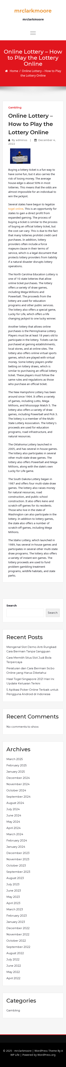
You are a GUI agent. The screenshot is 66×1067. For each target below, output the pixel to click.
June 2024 (13, 815)
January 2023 (15, 922)
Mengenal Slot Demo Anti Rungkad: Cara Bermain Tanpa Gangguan (31, 649)
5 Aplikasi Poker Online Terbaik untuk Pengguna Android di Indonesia (32, 692)
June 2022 (13, 965)
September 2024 (18, 796)
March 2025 (14, 759)
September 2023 (18, 871)
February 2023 (16, 915)
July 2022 (12, 959)
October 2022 (16, 940)
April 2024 (13, 828)
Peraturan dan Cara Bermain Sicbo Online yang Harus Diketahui (30, 670)
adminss (21, 140)
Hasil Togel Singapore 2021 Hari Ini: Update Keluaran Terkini (30, 681)
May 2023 (13, 897)
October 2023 (16, 865)
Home (14, 71)
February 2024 (16, 840)
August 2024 (15, 803)
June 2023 (13, 890)
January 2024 (15, 846)
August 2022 (15, 953)
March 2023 (14, 909)
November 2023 (17, 859)
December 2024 (18, 778)
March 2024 (14, 834)
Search (11, 605)
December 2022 (18, 928)
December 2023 (18, 853)
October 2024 (16, 790)
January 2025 (15, 771)
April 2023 (13, 903)
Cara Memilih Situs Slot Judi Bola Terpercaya (28, 660)
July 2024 (13, 809)
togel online (15, 208)
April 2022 (13, 978)
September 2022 (18, 947)
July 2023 (12, 884)
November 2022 (17, 934)
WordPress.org (46, 1055)
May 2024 (13, 821)
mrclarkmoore (33, 11)
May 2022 (13, 972)
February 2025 (16, 765)
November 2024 (18, 784)
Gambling (14, 107)
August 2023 (15, 878)
